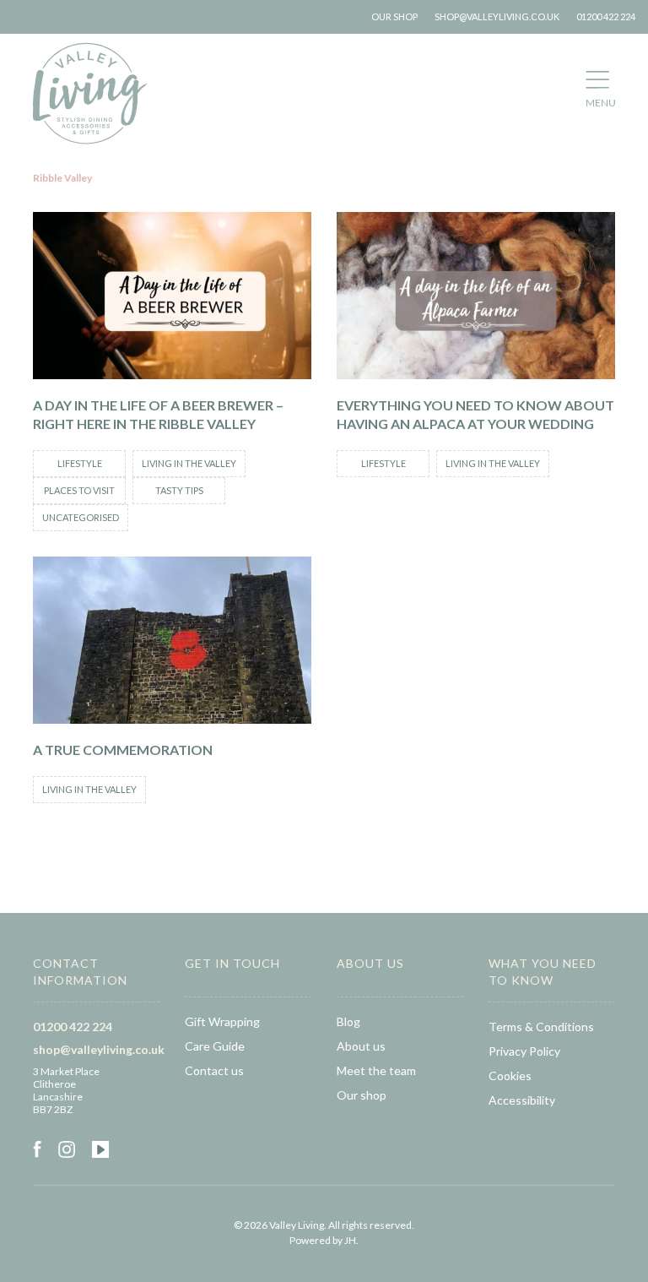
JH (350, 1240)
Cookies (510, 1075)
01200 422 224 (605, 16)
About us (361, 1046)
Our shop (394, 16)
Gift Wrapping (222, 1021)
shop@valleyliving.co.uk (497, 16)
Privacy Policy (524, 1051)
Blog (348, 1021)
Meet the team (376, 1070)
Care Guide (215, 1046)
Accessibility (522, 1100)
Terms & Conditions (541, 1026)
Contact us (214, 1070)
